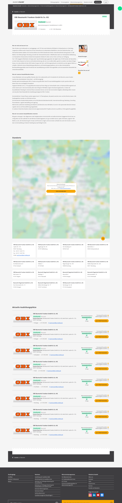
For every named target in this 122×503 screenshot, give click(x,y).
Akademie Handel (88, 2)
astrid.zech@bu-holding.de (56, 323)
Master (9, 481)
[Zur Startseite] (18, 2)
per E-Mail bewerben (101, 320)
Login (106, 2)
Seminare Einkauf (39, 491)
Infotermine (98, 2)
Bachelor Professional (13, 479)
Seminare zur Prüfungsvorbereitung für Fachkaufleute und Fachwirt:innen (44, 485)
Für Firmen (64, 481)
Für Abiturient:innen (66, 477)
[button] (79, 73)
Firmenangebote (65, 2)
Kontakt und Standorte (94, 488)
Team (90, 481)
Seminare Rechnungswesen (41, 488)
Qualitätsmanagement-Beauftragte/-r (44, 495)
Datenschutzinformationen (65, 188)
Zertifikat (10, 477)
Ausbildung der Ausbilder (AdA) (42, 477)
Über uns (91, 477)
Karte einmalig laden (61, 191)
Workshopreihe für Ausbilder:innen (43, 479)
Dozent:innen (92, 483)
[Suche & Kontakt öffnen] (120, 9)
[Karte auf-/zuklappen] (103, 238)
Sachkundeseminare (40, 493)
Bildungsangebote (55, 2)
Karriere (90, 486)
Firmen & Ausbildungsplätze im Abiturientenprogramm (69, 484)
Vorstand (91, 479)
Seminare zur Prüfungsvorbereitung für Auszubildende (44, 482)
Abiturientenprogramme (76, 2)
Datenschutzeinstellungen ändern (61, 194)
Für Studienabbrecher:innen (68, 479)
